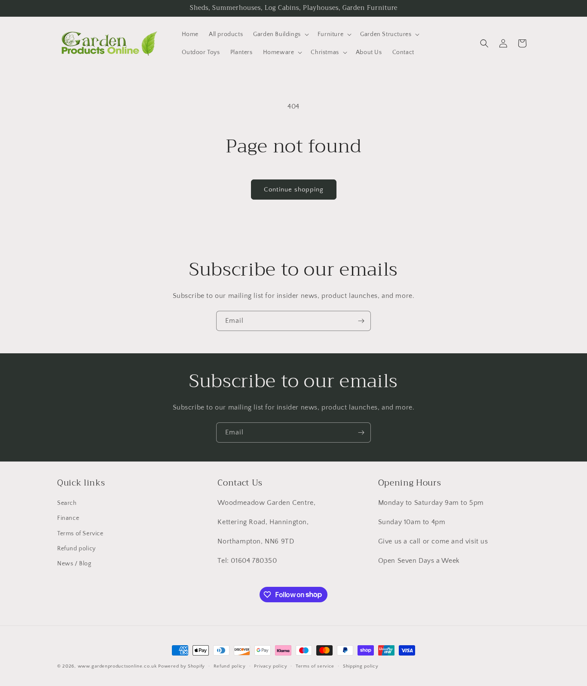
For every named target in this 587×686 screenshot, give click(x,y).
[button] (280, 34)
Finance (68, 518)
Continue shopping (294, 189)
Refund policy (76, 548)
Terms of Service (80, 533)
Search (67, 503)
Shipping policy (361, 665)
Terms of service (315, 665)
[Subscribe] (361, 321)
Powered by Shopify (181, 666)
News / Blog (74, 563)
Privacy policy (270, 665)
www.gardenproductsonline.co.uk (117, 666)
